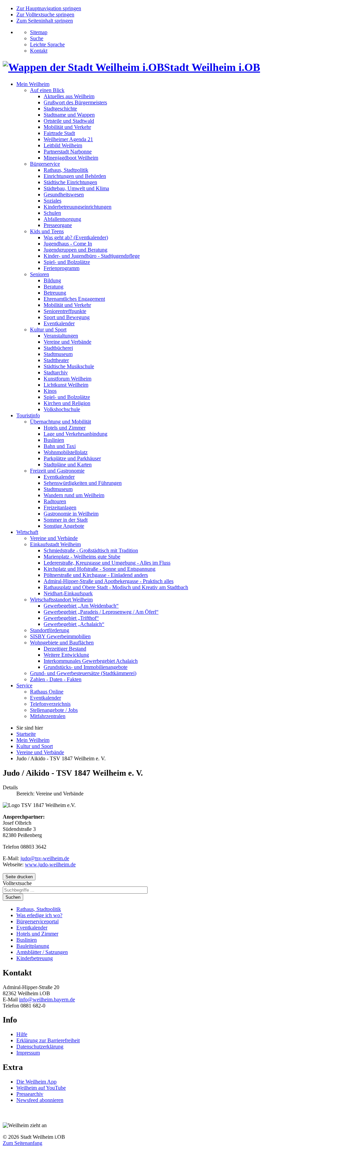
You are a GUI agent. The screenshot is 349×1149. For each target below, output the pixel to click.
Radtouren (55, 501)
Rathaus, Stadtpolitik (66, 170)
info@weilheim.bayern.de (47, 999)
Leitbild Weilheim (63, 145)
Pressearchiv (29, 1094)
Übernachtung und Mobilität (60, 421)
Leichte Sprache (47, 44)
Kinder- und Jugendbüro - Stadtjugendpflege (92, 256)
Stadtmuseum (58, 354)
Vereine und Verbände (67, 342)
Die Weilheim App (36, 1082)
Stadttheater (56, 360)
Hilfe (21, 1034)
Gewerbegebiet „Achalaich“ (74, 624)
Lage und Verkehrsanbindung (75, 434)
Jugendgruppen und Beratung (75, 250)
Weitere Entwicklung (66, 655)
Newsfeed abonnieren (39, 1100)
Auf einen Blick (47, 90)
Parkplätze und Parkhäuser (72, 458)
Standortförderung (49, 630)
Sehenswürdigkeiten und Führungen (83, 483)
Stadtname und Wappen (69, 115)
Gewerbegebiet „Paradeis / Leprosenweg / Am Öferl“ (101, 612)
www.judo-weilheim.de (50, 864)
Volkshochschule (62, 409)
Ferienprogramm (61, 268)
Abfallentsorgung (62, 219)
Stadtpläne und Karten (68, 464)
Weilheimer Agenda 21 (68, 139)
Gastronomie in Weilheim (71, 514)
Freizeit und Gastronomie (57, 471)
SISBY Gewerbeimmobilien (60, 636)
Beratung (53, 286)
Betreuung (55, 293)
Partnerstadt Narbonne (68, 151)
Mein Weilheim (32, 84)
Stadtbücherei (58, 348)
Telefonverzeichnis (50, 704)
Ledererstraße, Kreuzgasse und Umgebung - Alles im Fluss (107, 563)
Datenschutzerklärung (39, 1046)
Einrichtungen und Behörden (75, 176)
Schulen (52, 213)
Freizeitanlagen (60, 507)
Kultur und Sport (48, 329)
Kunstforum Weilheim (67, 379)
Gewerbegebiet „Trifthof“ (71, 618)
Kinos (50, 391)
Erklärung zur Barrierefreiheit (48, 1040)
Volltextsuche (17, 883)
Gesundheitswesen (64, 194)
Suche (36, 38)
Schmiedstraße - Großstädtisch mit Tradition (91, 550)
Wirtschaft (27, 532)
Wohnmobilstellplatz (66, 452)
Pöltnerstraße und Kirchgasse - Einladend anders (96, 575)
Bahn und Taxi (60, 446)
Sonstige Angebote (64, 526)
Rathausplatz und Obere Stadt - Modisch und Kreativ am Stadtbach (116, 587)
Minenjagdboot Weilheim (71, 158)
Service (24, 685)
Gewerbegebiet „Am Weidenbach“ (81, 606)
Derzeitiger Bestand (65, 649)
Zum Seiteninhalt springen (44, 21)
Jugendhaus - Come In (68, 244)
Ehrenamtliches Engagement (74, 299)
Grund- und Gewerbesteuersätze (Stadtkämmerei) (83, 673)
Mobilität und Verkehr (67, 127)
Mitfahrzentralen (47, 716)
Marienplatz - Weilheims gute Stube (82, 556)
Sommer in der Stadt (66, 520)
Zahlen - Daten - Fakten (55, 679)
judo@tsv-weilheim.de (44, 858)
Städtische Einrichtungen (70, 182)
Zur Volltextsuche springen (45, 14)
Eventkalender (59, 323)
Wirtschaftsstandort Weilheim (61, 599)
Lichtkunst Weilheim (66, 385)
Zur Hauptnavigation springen (48, 8)
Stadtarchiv (56, 372)
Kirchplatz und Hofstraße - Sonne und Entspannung (99, 569)
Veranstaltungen (61, 336)
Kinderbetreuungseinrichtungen (77, 207)
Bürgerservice (45, 164)
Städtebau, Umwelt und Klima (76, 188)
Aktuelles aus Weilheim (69, 96)
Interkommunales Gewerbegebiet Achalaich (91, 661)
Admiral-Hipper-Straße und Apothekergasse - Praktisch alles (108, 581)
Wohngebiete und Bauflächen (62, 642)
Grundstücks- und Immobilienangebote (85, 667)
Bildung (52, 280)
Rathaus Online (46, 692)
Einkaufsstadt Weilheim (55, 544)
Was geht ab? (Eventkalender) (76, 237)
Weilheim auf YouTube (41, 1088)
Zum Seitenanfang (22, 1143)
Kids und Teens (47, 231)
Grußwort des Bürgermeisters (75, 102)
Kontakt (38, 51)
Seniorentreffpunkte (65, 311)
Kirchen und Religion (67, 403)
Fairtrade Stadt (59, 133)
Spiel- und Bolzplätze (67, 262)
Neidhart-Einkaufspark (68, 593)
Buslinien (54, 440)
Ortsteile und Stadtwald (69, 121)
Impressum (28, 1053)
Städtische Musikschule (69, 366)
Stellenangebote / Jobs (54, 710)
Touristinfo (28, 415)
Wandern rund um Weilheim (74, 495)
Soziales (52, 201)
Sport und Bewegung (67, 317)
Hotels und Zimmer (65, 428)
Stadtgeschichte (60, 108)
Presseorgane (58, 225)
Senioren (39, 274)
